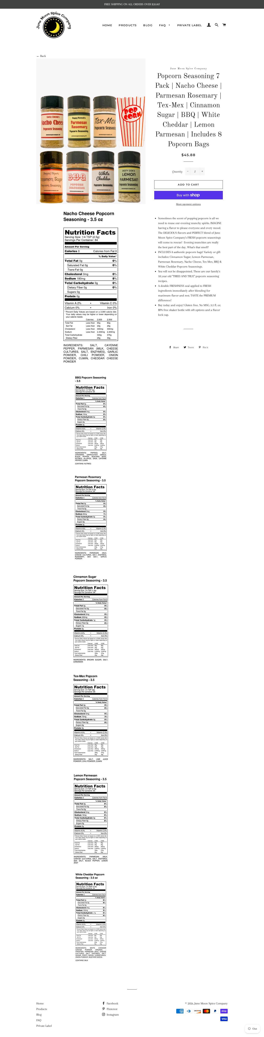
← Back (41, 56)
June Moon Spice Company (211, 1003)
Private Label (189, 25)
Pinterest (111, 1009)
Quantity (177, 171)
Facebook (112, 1003)
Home (107, 25)
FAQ (163, 25)
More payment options (188, 204)
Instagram (112, 1014)
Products (128, 25)
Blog (147, 25)
